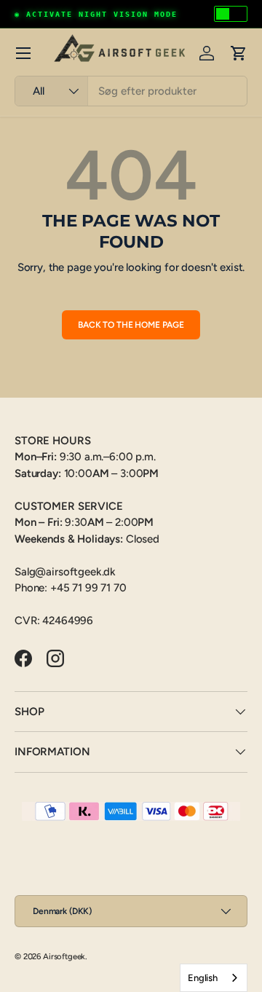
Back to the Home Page (131, 325)
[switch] (230, 14)
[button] (239, 53)
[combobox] (131, 91)
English (203, 977)
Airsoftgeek (64, 956)
